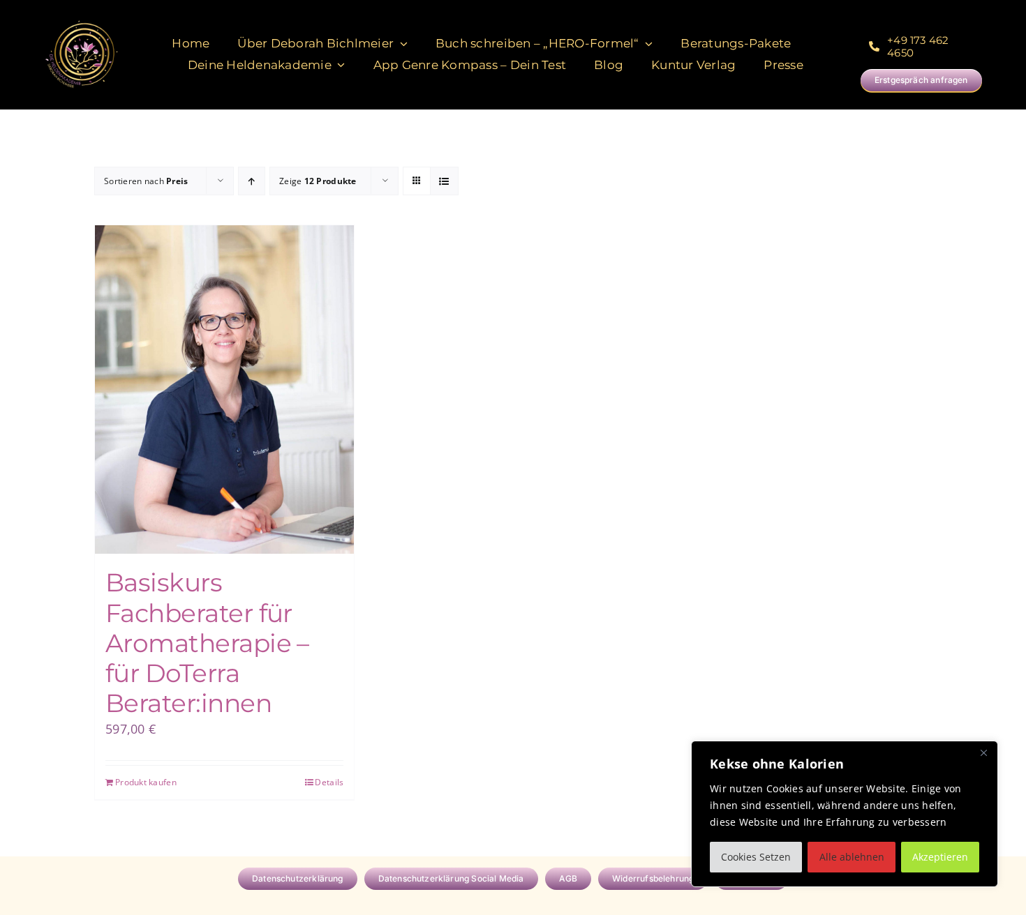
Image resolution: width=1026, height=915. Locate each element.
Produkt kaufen (146, 782)
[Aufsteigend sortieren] (251, 181)
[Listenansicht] (444, 181)
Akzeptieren (940, 856)
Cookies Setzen (756, 856)
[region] (844, 814)
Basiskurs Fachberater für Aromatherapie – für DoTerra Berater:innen (207, 642)
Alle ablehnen (851, 856)
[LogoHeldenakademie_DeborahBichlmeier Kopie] (81, 21)
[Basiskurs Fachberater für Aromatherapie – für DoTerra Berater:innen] (224, 389)
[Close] (983, 752)
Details (329, 782)
